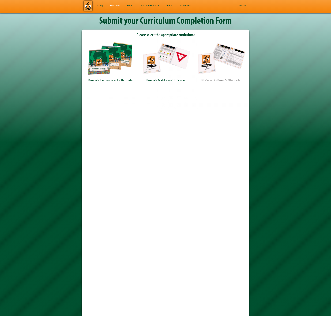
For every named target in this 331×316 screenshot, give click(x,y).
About (169, 6)
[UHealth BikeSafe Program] (88, 6)
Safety (100, 6)
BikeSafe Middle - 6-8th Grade (165, 80)
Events (130, 6)
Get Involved (185, 6)
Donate (242, 6)
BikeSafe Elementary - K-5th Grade (110, 80)
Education (115, 6)
